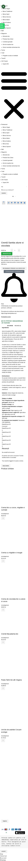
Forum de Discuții (5, 774)
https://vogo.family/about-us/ (8, 313)
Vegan (2, 776)
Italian (2, 803)
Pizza (2, 795)
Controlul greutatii (7, 41)
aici (2, 321)
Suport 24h (6, 64)
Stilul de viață (4, 789)
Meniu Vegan (6, 8)
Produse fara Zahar (8, 39)
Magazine (4, 33)
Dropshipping (4, 781)
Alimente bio (6, 36)
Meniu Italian (6, 19)
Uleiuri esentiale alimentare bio (11, 47)
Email (2, 815)
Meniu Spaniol (7, 28)
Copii (2, 52)
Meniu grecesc (4, 797)
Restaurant (4, 124)
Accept (4, 851)
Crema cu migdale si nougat (11, 553)
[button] (14, 94)
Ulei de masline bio (8, 44)
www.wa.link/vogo (17, 321)
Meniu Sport (6, 14)
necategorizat (5, 513)
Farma (3, 50)
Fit (1, 800)
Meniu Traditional (7, 11)
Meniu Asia (6, 25)
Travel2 (3, 58)
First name (4, 809)
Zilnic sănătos (4, 779)
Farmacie (3, 784)
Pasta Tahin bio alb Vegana (11, 680)
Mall (2, 30)
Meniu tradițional (5, 792)
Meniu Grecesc (7, 17)
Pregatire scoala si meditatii (10, 55)
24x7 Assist (4, 61)
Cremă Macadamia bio (9, 634)
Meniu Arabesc (7, 22)
